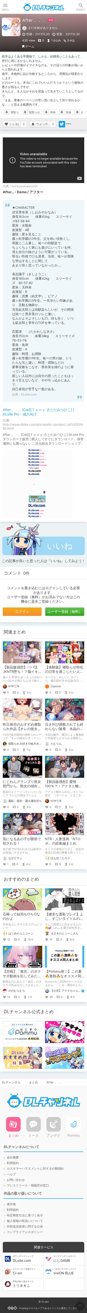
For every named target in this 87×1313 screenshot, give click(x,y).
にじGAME (64, 1259)
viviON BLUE (64, 1271)
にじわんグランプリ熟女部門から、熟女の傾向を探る (22, 786)
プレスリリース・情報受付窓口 (28, 1185)
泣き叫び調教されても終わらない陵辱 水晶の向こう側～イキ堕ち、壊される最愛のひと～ (64, 731)
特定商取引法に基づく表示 (25, 1215)
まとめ (33, 1082)
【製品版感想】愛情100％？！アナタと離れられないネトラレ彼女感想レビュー (64, 788)
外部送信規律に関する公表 (25, 1226)
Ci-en (24, 1271)
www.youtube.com (24, 186)
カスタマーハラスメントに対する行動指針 (35, 1168)
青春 (53, 112)
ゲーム (29, 46)
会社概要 (13, 1157)
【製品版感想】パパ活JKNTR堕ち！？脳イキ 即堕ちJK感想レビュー (20, 671)
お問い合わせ (16, 1180)
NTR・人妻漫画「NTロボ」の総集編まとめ (63, 841)
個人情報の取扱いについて (25, 1221)
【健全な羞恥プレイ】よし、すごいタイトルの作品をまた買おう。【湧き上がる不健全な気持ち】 (64, 921)
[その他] (68, 124)
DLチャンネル (43, 7)
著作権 (11, 1204)
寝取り (15, 112)
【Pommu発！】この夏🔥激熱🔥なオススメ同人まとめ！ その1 (63, 975)
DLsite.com (29, 394)
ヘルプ (11, 1174)
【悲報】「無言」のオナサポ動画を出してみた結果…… (22, 975)
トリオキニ (23, 1284)
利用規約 (13, 1163)
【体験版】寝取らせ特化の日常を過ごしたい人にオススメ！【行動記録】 (64, 671)
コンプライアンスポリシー (25, 1232)
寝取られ (34, 112)
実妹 (68, 112)
